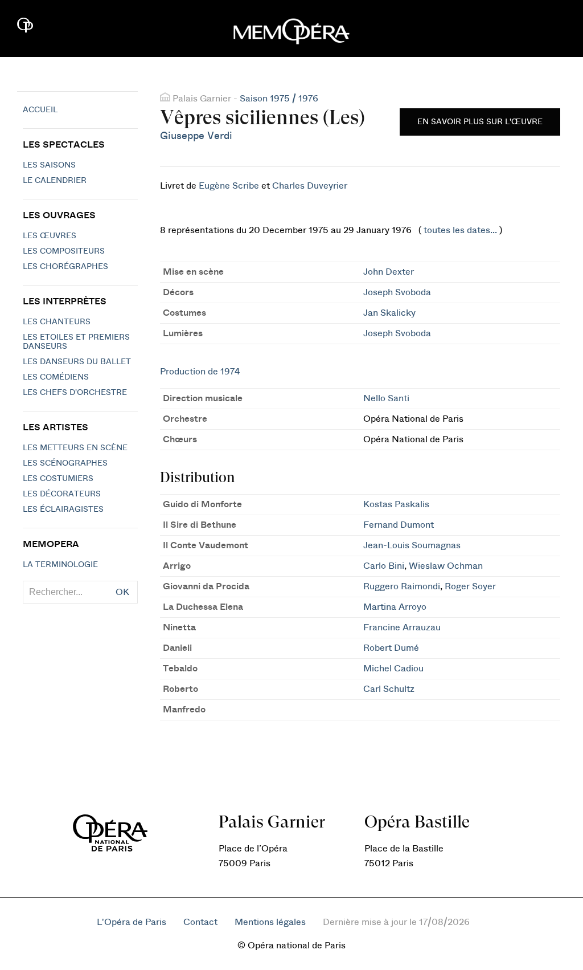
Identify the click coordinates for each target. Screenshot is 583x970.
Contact (200, 922)
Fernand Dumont (398, 524)
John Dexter (388, 271)
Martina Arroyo (394, 607)
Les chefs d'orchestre (75, 393)
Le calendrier (55, 181)
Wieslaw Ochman (446, 565)
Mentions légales (270, 922)
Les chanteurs (57, 322)
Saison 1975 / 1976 (279, 98)
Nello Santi (386, 398)
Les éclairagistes (63, 509)
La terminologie (60, 565)
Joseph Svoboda (397, 292)
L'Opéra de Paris (131, 922)
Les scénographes (65, 463)
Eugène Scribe (229, 185)
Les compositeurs (64, 251)
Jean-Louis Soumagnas (412, 545)
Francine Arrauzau (402, 627)
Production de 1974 (200, 371)
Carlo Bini (383, 565)
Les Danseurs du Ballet (77, 362)
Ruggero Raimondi (401, 586)
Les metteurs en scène (75, 448)
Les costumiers (58, 479)
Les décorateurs (62, 494)
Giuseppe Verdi (196, 136)
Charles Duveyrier (309, 185)
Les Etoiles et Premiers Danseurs (76, 341)
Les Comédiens (56, 377)
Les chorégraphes (65, 267)
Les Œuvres (49, 236)
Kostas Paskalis (396, 504)
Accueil (40, 110)
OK (122, 592)
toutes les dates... (460, 230)
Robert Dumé (391, 648)
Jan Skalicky (389, 312)
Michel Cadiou (393, 668)
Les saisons (49, 165)
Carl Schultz (388, 689)
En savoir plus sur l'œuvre (480, 122)
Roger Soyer (470, 586)
